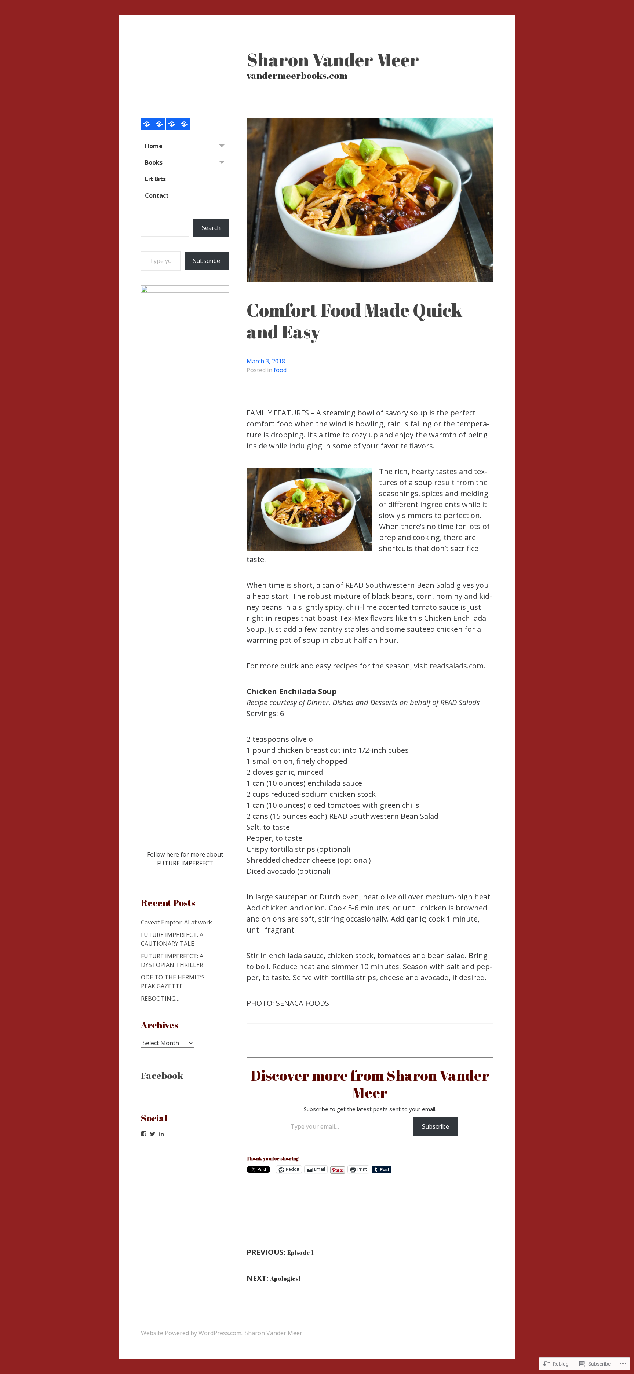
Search (211, 228)
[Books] (159, 124)
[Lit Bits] (172, 124)
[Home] (147, 124)
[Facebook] (144, 1134)
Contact (157, 195)
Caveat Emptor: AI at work (176, 922)
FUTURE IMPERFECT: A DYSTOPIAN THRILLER (172, 960)
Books (154, 162)
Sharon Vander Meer (333, 59)
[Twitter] (153, 1134)
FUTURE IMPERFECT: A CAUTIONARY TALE (172, 939)
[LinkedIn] (161, 1134)
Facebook (162, 1075)
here (172, 854)
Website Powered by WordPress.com (191, 1333)
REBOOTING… (160, 998)
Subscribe (435, 1126)
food (280, 370)
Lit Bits (155, 179)
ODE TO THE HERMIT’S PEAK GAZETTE (173, 981)
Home (154, 146)
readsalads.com (457, 666)
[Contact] (184, 124)
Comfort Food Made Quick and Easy (354, 321)
